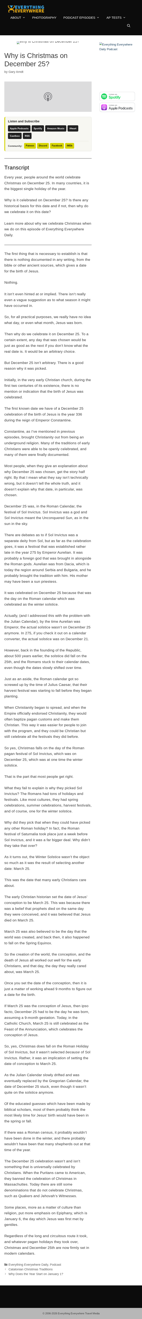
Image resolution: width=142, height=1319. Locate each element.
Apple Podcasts (19, 128)
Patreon (30, 145)
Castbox (15, 135)
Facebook (57, 145)
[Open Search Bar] (128, 26)
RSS (27, 135)
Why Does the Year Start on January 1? (35, 1274)
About (15, 17)
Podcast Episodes (79, 17)
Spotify (38, 128)
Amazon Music (55, 128)
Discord (43, 145)
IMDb (69, 145)
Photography (44, 17)
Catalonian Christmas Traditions (30, 1269)
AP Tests (114, 17)
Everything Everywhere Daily (28, 1264)
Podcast (55, 1264)
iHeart (72, 128)
